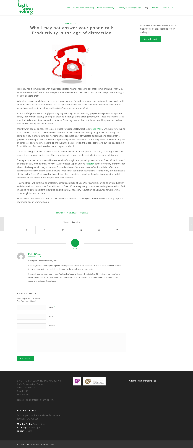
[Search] (173, 8)
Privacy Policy (49, 444)
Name (52, 307)
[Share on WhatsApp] (63, 229)
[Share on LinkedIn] (81, 229)
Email (51, 316)
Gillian (85, 213)
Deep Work (96, 128)
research (90, 163)
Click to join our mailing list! (142, 380)
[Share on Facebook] (26, 229)
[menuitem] (67, 8)
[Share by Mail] (117, 229)
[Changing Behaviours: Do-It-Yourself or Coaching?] (2, 224)
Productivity (72, 23)
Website (52, 325)
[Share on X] (45, 229)
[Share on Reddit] (99, 229)
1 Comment (72, 213)
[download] (25, 8)
